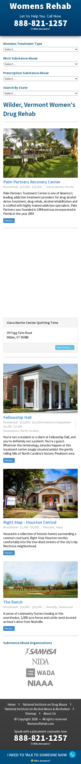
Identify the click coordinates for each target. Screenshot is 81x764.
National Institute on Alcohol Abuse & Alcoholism (37, 709)
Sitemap (30, 713)
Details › (9, 220)
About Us (49, 713)
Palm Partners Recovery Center (31, 181)
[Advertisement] (40, 273)
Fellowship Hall (17, 417)
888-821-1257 (40, 23)
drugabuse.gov (40, 672)
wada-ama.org (40, 661)
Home (12, 704)
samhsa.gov (40, 651)
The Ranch (13, 602)
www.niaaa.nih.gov (40, 683)
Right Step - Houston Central (29, 522)
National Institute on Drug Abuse (45, 704)
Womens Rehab (40, 6)
